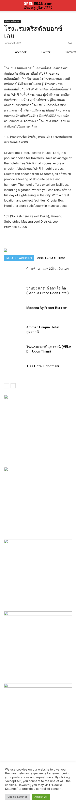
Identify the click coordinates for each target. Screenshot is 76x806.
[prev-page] (6, 385)
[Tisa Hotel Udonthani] (14, 374)
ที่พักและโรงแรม (12, 21)
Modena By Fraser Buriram (46, 308)
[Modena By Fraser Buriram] (14, 315)
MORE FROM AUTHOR (51, 258)
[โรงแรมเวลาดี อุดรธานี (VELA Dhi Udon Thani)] (14, 354)
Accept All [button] (40, 796)
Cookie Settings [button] (17, 796)
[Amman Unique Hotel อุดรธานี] (14, 335)
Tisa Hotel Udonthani (42, 366)
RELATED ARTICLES (19, 258)
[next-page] (13, 385)
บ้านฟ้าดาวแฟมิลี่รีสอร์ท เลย (47, 269)
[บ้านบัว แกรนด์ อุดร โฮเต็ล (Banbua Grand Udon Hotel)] (14, 296)
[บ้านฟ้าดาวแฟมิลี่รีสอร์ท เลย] (14, 277)
